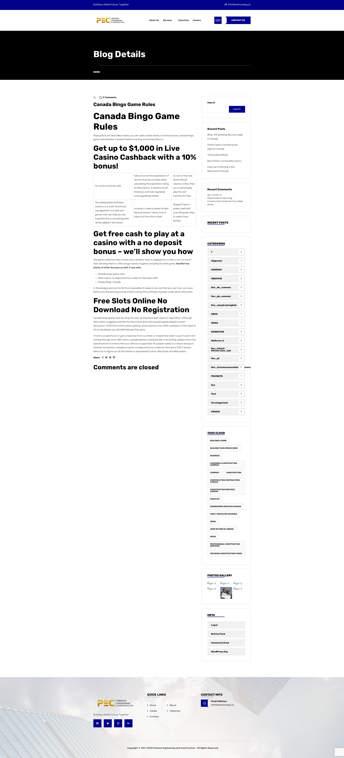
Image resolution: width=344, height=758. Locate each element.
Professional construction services (225, 545)
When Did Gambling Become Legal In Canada (225, 137)
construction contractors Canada (225, 481)
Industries (175, 711)
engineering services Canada (225, 506)
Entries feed (218, 634)
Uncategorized (219, 402)
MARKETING (217, 331)
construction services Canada (222, 490)
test (213, 394)
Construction (233, 472)
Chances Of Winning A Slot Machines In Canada (221, 169)
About (173, 705)
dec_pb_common (221, 296)
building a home (218, 440)
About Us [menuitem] (154, 20)
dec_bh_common (221, 287)
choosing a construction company (223, 464)
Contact (154, 717)
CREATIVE (216, 278)
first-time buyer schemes (223, 514)
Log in (214, 625)
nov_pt (215, 358)
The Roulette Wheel (217, 155)
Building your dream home (224, 448)
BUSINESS (215, 456)
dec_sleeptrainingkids (224, 305)
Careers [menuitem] (197, 20)
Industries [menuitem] (183, 20)
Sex (213, 385)
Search (211, 103)
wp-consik (212, 195)
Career (153, 711)
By (94, 97)
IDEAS (214, 323)
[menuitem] (168, 20)
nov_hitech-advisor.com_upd (221, 349)
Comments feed (220, 642)
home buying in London (222, 529)
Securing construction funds (226, 553)
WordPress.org (219, 651)
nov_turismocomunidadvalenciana (228, 367)
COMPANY (216, 269)
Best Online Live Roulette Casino (224, 161)
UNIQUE (215, 411)
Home (96, 72)
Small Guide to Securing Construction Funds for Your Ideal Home (225, 201)
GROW (214, 314)
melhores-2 (217, 340)
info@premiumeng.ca (222, 705)
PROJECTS (217, 376)
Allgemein (216, 261)
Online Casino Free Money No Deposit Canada (222, 147)
